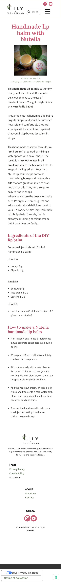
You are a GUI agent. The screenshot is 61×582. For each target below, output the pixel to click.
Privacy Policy (17, 469)
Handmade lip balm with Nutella (30, 33)
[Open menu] (47, 11)
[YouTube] (50, 4)
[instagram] (45, 4)
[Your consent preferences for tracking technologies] (56, 577)
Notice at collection (16, 577)
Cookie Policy (16, 473)
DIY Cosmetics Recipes (42, 81)
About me (30, 493)
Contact (29, 497)
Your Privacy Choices (25, 572)
